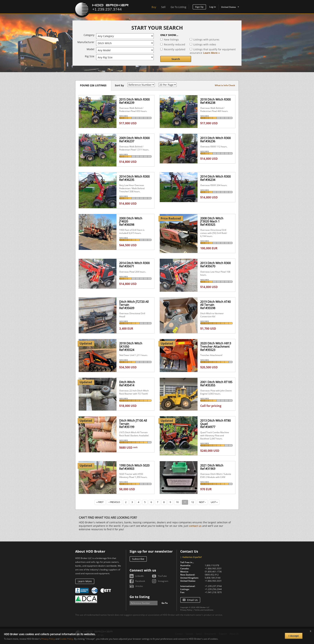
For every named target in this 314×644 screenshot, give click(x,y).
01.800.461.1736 (213, 571)
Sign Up (199, 6)
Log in (212, 6)
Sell (163, 7)
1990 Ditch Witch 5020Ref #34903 (134, 467)
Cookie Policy (66, 638)
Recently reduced (174, 44)
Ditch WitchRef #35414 (127, 383)
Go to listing (140, 597)
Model (90, 49)
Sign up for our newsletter (151, 551)
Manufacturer (85, 42)
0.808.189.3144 (212, 577)
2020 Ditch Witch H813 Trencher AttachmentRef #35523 (215, 346)
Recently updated (174, 49)
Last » (214, 502)
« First (100, 502)
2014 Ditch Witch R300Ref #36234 (215, 178)
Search (176, 59)
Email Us (192, 600)
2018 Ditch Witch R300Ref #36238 (215, 101)
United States (228, 7)
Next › (202, 502)
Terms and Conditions (203, 610)
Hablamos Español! (192, 557)
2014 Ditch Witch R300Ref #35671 (134, 264)
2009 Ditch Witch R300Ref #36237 (134, 139)
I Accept (294, 635)
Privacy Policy (186, 610)
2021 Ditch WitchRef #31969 (211, 467)
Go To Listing (178, 7)
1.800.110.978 (212, 565)
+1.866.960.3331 (213, 568)
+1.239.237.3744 (213, 586)
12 (192, 502)
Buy (154, 7)
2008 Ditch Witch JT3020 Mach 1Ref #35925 (211, 221)
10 (177, 502)
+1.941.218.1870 (213, 592)
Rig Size (89, 56)
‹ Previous (114, 502)
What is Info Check (225, 85)
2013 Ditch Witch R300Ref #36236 (215, 139)
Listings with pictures (206, 39)
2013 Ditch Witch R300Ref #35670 (215, 264)
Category (89, 35)
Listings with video (204, 44)
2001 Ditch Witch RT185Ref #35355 (216, 383)
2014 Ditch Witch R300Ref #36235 (134, 178)
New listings (171, 39)
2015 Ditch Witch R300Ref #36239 (134, 101)
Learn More (85, 581)
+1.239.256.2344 (213, 589)
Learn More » (211, 53)
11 (185, 502)
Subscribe (138, 559)
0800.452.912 (212, 574)
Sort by (119, 85)
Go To (165, 603)
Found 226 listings (93, 85)
